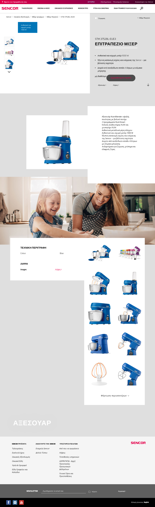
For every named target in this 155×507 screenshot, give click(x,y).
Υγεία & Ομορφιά (19, 465)
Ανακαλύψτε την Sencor (144, 2)
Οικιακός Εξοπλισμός (21, 457)
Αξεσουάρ (101, 85)
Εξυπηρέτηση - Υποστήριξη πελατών (115, 2)
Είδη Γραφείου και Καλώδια (19, 470)
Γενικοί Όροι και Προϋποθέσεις (66, 474)
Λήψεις (115, 85)
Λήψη (58, 270)
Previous (9, 32)
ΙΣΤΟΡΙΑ (91, 2)
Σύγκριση (101, 18)
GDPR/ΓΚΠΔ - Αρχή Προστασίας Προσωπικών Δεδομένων (67, 465)
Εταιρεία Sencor (42, 448)
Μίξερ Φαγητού (144, 18)
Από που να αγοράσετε (69, 448)
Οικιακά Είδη (17, 461)
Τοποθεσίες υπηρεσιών (69, 457)
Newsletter (32, 491)
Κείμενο (94, 492)
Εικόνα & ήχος (18, 452)
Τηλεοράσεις (17, 448)
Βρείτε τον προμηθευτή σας (15, 2)
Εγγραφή (121, 491)
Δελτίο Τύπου (41, 452)
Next (9, 71)
